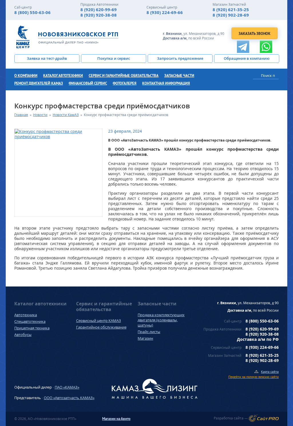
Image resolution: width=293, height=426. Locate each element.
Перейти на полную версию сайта (253, 377)
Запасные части (179, 75)
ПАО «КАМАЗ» (67, 387)
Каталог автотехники (63, 75)
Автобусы (22, 334)
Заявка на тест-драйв (47, 58)
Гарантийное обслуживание (101, 327)
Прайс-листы (149, 331)
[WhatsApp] (266, 47)
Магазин (145, 338)
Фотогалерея (124, 83)
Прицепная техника (32, 328)
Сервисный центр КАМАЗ (98, 320)
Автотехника (25, 314)
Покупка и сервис (113, 58)
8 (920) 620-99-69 (98, 9)
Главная (21, 114)
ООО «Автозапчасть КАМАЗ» (69, 397)
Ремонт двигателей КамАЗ (38, 83)
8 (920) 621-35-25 (231, 9)
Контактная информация (166, 83)
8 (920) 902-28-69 (231, 15)
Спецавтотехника (29, 321)
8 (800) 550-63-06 (32, 12)
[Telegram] (243, 47)
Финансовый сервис (88, 83)
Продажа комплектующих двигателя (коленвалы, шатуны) (161, 320)
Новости (40, 114)
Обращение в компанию (247, 58)
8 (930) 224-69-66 (164, 12)
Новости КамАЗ (66, 114)
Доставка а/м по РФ (258, 339)
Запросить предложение (180, 58)
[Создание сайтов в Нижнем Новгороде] (264, 418)
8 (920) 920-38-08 (98, 15)
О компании (25, 75)
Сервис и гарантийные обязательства (124, 75)
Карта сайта (270, 371)
